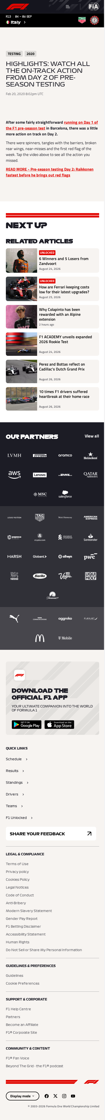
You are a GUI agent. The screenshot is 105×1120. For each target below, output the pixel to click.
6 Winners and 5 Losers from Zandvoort (63, 261)
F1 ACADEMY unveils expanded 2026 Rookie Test (65, 339)
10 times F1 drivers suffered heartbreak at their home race (64, 394)
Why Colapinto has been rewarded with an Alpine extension (60, 314)
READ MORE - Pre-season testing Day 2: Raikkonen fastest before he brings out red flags (50, 172)
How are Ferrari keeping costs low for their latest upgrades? (64, 289)
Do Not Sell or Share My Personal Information (44, 950)
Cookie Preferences (22, 983)
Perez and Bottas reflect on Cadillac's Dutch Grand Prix (62, 367)
